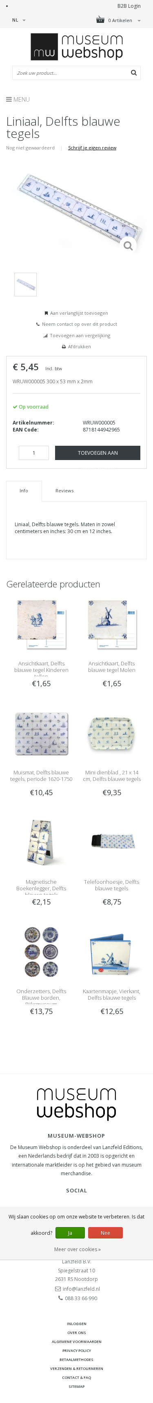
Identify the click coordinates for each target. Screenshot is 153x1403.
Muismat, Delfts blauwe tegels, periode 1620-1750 (41, 776)
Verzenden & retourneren (76, 1368)
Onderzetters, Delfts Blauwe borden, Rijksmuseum (41, 997)
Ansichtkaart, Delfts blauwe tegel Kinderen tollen (41, 670)
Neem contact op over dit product (79, 324)
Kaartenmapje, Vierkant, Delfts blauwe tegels (111, 994)
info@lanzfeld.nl (81, 1288)
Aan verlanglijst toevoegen (79, 313)
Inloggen (76, 1323)
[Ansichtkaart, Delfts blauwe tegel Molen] (112, 623)
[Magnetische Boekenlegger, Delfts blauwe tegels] (41, 842)
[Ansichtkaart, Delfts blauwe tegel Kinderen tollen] (41, 623)
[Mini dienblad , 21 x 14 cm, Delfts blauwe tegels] (112, 733)
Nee (105, 1233)
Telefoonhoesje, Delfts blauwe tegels (111, 885)
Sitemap (76, 1386)
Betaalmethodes (76, 1359)
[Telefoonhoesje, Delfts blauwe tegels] (112, 842)
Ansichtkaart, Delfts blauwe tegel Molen (111, 667)
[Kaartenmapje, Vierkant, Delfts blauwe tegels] (112, 951)
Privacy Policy (76, 1350)
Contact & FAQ (76, 1377)
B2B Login (129, 5)
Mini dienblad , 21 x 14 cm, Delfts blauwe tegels (112, 776)
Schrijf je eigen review (92, 148)
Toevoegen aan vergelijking (80, 335)
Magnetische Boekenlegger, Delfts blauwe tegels (41, 888)
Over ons (76, 1332)
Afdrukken (79, 346)
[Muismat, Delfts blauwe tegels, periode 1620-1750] (41, 733)
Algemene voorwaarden (77, 1341)
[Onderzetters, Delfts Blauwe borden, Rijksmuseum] (41, 951)
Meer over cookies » (77, 1249)
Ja (70, 1233)
